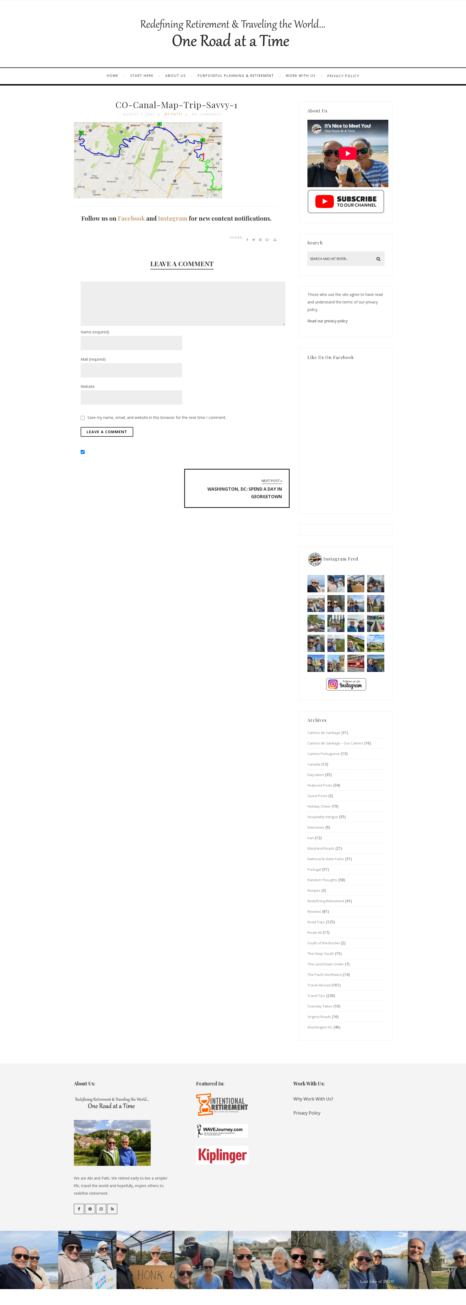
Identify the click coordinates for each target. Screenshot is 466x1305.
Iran (310, 837)
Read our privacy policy (327, 320)
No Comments (207, 114)
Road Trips (316, 922)
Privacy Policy (343, 76)
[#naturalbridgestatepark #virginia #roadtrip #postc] (336, 603)
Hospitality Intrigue (322, 816)
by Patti (174, 114)
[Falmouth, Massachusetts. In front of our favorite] (316, 603)
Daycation (315, 774)
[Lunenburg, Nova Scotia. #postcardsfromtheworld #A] (375, 623)
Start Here (141, 75)
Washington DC (320, 1027)
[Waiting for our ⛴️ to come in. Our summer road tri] (316, 643)
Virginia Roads (319, 1016)
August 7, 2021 (139, 114)
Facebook (131, 218)
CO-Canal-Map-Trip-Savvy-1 (176, 104)
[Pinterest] (90, 1209)
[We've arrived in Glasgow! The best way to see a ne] (356, 663)
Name (95, 331)
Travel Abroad (319, 985)
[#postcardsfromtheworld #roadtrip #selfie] (375, 583)
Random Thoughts (322, 879)
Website (88, 386)
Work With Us (301, 75)
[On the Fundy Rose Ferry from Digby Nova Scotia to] (356, 623)
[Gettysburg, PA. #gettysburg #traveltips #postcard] (316, 623)
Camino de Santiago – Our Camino (335, 743)
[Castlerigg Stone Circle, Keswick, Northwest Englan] (336, 643)
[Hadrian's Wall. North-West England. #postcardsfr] (356, 643)
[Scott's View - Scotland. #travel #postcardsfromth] (375, 663)
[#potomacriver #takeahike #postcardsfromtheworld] (356, 603)
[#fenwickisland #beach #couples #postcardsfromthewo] (316, 583)
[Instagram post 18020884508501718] (375, 643)
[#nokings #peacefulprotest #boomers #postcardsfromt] (336, 583)
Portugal (314, 869)
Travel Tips (316, 995)
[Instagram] (101, 1209)
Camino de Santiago (323, 732)
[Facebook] (79, 1209)
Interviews (315, 827)
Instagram (172, 218)
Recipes (313, 890)
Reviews (314, 911)
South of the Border (323, 943)
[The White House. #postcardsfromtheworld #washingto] (336, 623)
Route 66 (314, 932)
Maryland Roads (320, 848)
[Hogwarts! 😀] (336, 663)
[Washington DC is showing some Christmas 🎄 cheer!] (375, 603)
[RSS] (112, 1209)
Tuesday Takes (320, 1006)
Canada (313, 764)
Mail (93, 359)
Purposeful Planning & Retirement (236, 75)
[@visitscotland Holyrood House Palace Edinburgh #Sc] (316, 663)
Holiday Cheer (319, 806)
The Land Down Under (325, 964)
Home (112, 75)
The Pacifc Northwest (324, 974)
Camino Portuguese (323, 753)
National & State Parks (325, 858)
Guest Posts (317, 795)
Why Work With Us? (313, 1099)
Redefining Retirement (325, 901)
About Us (175, 75)
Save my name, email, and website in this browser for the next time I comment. (156, 417)
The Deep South (320, 953)
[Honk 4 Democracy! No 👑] (356, 583)
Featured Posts (319, 785)
